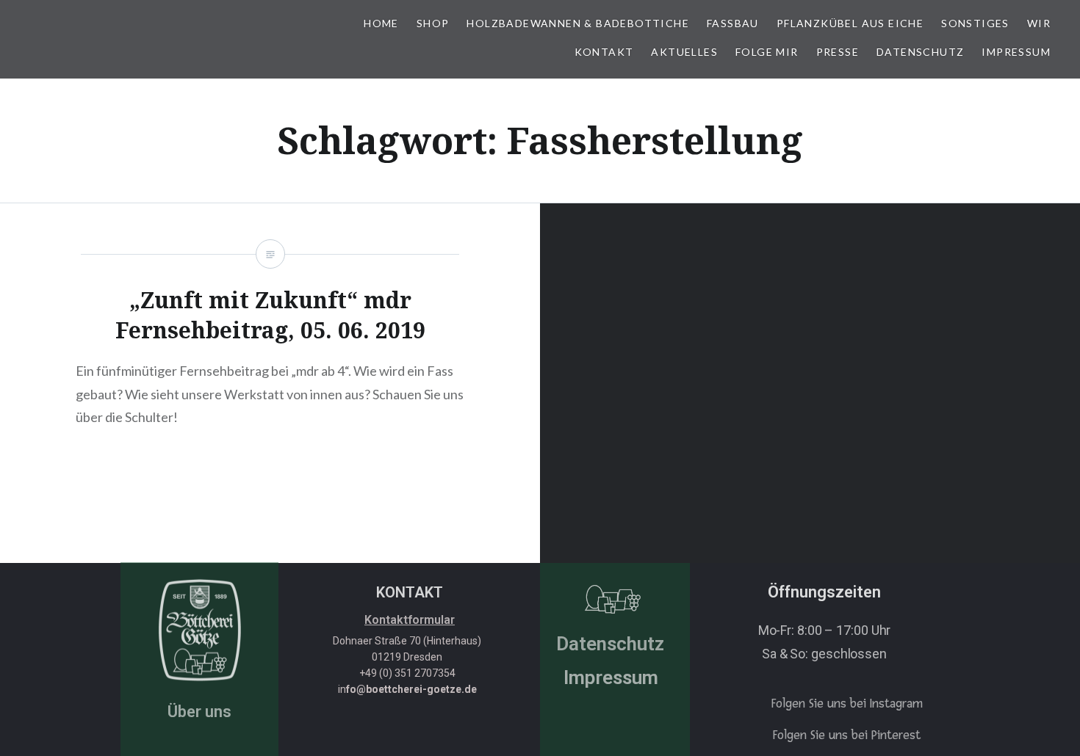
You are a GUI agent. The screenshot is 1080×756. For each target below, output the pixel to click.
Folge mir (767, 52)
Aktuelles (684, 52)
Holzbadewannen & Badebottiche (578, 23)
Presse (837, 52)
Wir (1039, 23)
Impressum (1016, 52)
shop (433, 23)
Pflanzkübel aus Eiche (850, 23)
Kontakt (604, 52)
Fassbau (733, 23)
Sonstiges (975, 23)
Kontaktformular (409, 620)
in (407, 689)
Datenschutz (920, 52)
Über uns (199, 711)
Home (381, 23)
